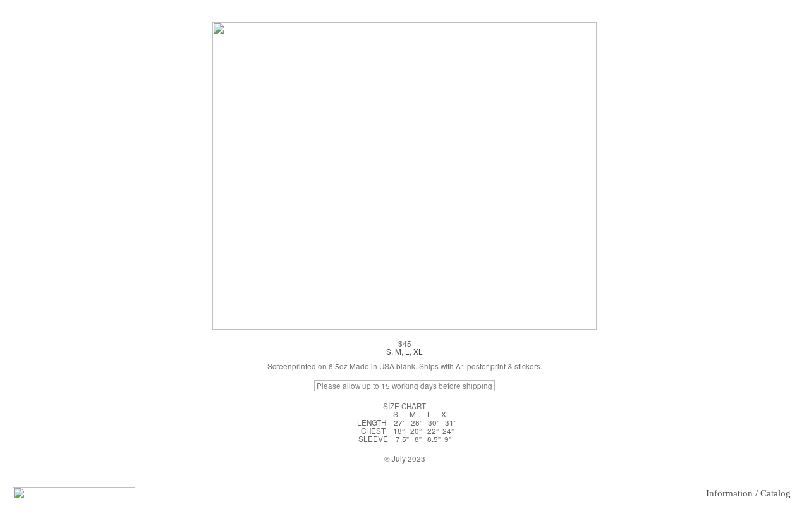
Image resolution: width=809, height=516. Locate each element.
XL (418, 352)
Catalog (775, 493)
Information (729, 493)
